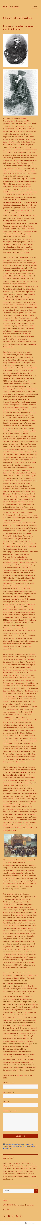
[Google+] (12, 1216)
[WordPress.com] (21, 1216)
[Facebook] (8, 1216)
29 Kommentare (7, 1148)
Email (8, 1092)
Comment (10, 1111)
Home (5, 1200)
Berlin (27, 1144)
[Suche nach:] (18, 1191)
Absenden (20, 1136)
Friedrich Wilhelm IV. (25, 1146)
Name (8, 1083)
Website (6, 1101)
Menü (35, 7)
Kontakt (6, 1209)
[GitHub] (16, 1216)
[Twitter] (4, 1216)
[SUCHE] (36, 1191)
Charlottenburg (14, 1146)
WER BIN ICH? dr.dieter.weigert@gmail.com (18, 1205)
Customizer (10, 1179)
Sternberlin (9, 1144)
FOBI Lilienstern (11, 7)
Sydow (33, 1146)
